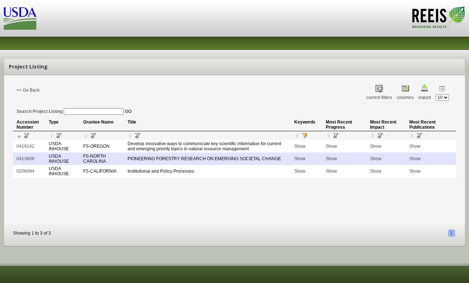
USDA (20, 18)
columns (405, 97)
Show (300, 146)
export (424, 97)
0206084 (25, 171)
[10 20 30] (442, 97)
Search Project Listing (40, 111)
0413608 (25, 158)
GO (128, 111)
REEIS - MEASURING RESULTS (437, 18)
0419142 (25, 146)
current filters (379, 97)
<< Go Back (28, 90)
